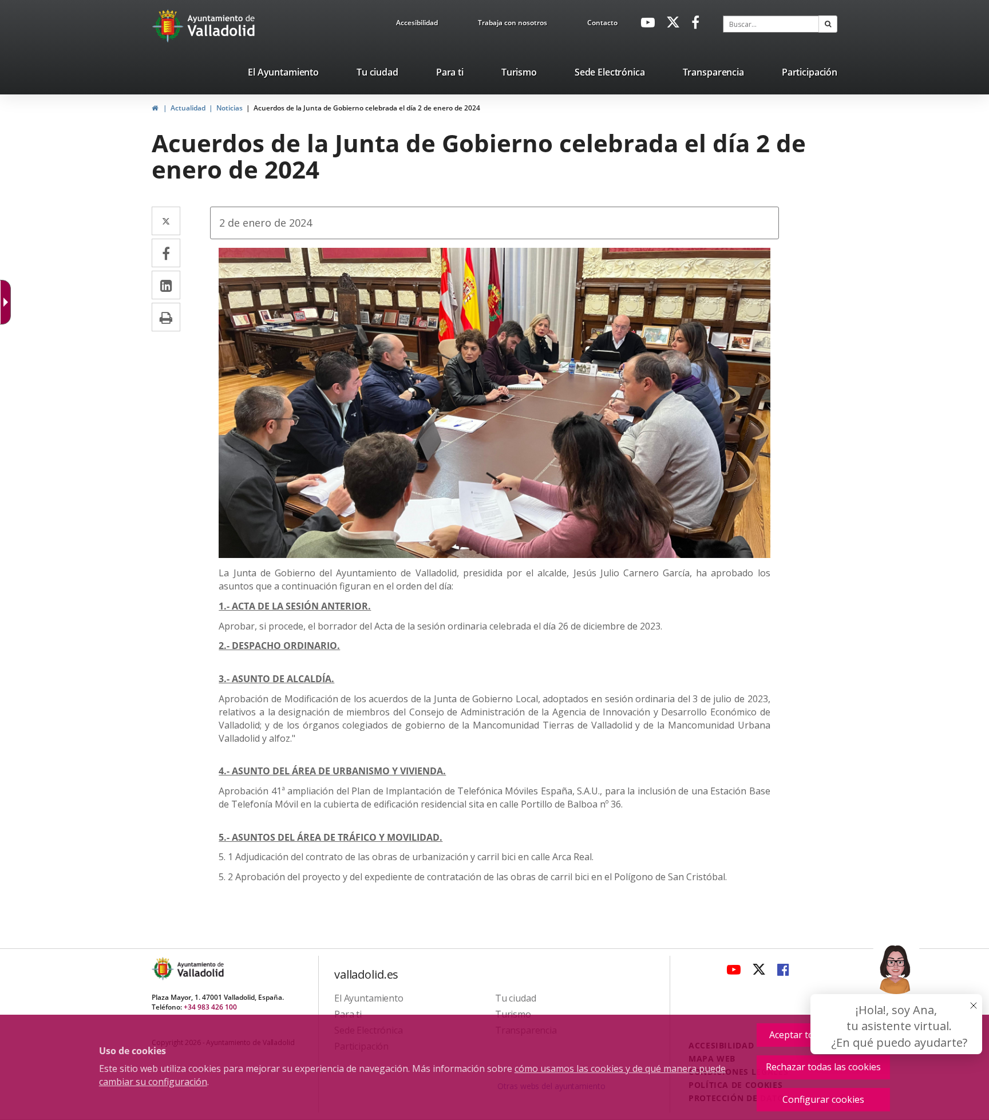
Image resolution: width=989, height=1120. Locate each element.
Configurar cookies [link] (823, 1099)
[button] (827, 24)
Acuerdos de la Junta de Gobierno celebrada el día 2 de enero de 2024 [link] (367, 108)
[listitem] (283, 74)
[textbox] (771, 24)
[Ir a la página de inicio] (169, 26)
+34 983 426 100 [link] (210, 1007)
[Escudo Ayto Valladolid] (164, 968)
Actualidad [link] (188, 108)
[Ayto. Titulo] (200, 968)
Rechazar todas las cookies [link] (823, 1066)
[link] (417, 24)
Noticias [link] (229, 108)
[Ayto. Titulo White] (221, 26)
